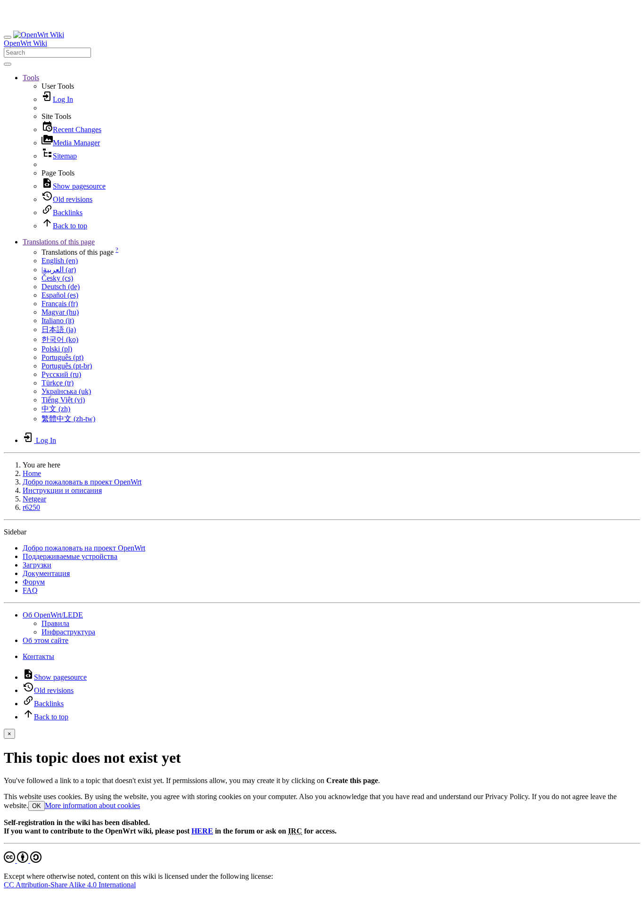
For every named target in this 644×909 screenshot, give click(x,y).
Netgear (34, 499)
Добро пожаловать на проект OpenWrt (84, 548)
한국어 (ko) (59, 339)
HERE (202, 831)
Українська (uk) (66, 391)
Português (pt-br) (66, 366)
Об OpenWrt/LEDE (53, 615)
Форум (34, 582)
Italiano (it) (57, 321)
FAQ (30, 590)
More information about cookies (92, 805)
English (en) (59, 261)
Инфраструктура (68, 632)
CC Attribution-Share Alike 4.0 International (70, 885)
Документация (46, 573)
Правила (55, 623)
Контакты (38, 656)
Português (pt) (62, 357)
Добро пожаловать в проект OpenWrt (82, 482)
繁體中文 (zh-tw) (68, 419)
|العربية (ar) (58, 270)
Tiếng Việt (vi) (63, 400)
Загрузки (37, 565)
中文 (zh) (55, 409)
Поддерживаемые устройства (70, 556)
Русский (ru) (61, 374)
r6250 (31, 507)
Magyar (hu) (60, 312)
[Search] (7, 64)
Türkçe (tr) (57, 383)
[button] (31, 78)
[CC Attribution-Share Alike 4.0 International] (22, 860)
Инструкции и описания (62, 490)
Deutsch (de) (60, 287)
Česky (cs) (57, 278)
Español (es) (59, 295)
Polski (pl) (56, 349)
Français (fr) (59, 304)
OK (36, 805)
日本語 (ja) (58, 329)
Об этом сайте (45, 640)
